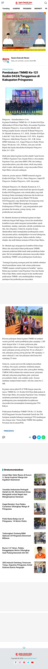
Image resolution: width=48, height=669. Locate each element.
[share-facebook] (34, 437)
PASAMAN (27, 8)
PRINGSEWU (7, 69)
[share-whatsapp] (43, 437)
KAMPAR (16, 8)
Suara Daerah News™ (30, 658)
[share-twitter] (39, 437)
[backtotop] (24, 649)
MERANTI (38, 8)
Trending (6, 8)
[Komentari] (3, 437)
